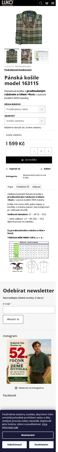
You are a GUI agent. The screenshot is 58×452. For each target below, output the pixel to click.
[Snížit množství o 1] (34, 151)
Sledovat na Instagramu (31, 387)
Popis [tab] (10, 186)
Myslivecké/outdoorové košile (34, 176)
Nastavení (28, 435)
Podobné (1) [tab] (23, 186)
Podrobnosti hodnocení (18, 70)
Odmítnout (14, 444)
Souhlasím (41, 444)
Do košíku (31, 159)
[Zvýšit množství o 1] (48, 151)
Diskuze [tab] (36, 186)
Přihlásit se (13, 319)
